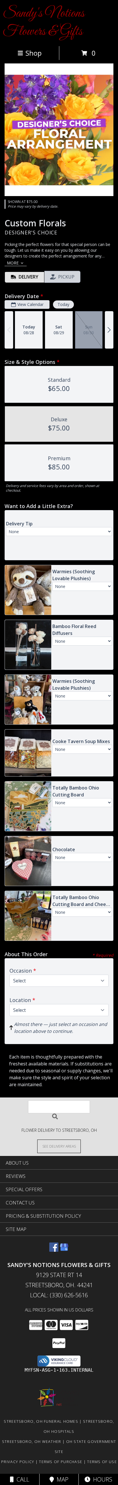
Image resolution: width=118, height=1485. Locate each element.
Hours (101, 1479)
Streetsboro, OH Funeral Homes (41, 1421)
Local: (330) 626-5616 (59, 1295)
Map (61, 1479)
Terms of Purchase (60, 1461)
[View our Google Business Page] (64, 1250)
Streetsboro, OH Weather (31, 1441)
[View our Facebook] (53, 1250)
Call (21, 1479)
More (13, 263)
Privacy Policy (17, 1461)
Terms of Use (102, 1461)
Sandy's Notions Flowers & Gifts (43, 22)
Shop (33, 53)
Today (63, 304)
